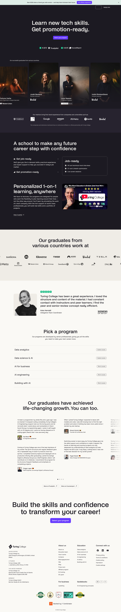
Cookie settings (100, 565)
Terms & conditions (101, 557)
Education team (63, 552)
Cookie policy (100, 560)
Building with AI (81, 562)
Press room (61, 567)
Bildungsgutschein (63, 559)
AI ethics (79, 559)
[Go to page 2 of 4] (59, 479)
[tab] (36, 159)
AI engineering (81, 557)
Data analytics (81, 549)
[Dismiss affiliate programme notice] (118, 2)
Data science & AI (82, 552)
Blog (59, 564)
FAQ (59, 562)
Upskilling (61, 585)
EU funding (61, 572)
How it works (62, 554)
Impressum (99, 562)
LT (101, 581)
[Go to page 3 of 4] (61, 479)
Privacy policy (100, 555)
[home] (16, 7)
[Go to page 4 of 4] (63, 479)
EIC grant (61, 574)
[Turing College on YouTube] (107, 550)
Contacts (61, 557)
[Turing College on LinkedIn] (103, 550)
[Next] (113, 445)
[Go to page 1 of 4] (57, 479)
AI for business (81, 554)
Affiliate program (63, 569)
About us (61, 549)
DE (105, 581)
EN (97, 581)
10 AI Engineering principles (85, 585)
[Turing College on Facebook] (98, 550)
